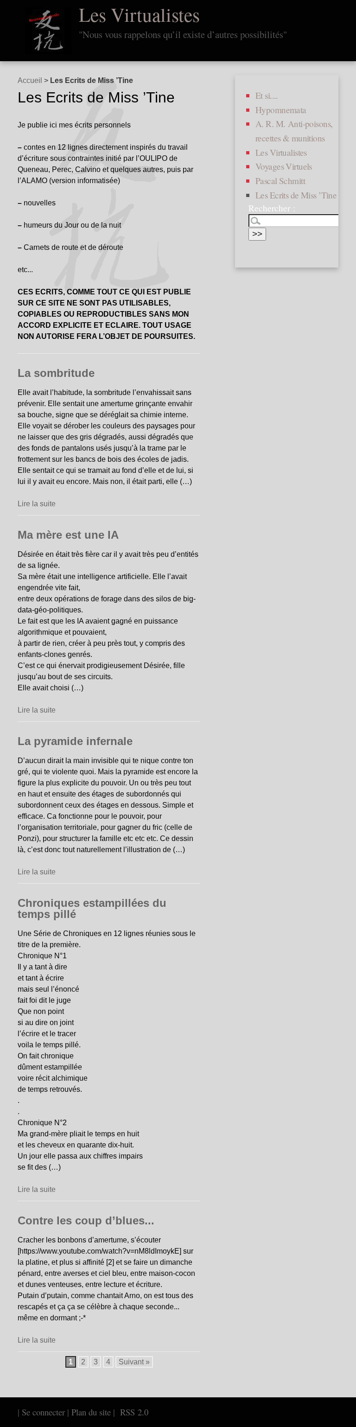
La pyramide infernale (75, 741)
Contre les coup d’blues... (86, 1220)
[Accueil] (48, 30)
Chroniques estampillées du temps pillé (92, 908)
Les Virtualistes (139, 14)
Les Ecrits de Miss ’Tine (296, 195)
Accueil (30, 80)
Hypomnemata (280, 109)
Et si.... (266, 95)
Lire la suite (37, 504)
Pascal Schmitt (280, 180)
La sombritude (56, 373)
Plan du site (91, 1412)
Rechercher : (271, 208)
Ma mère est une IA (68, 535)
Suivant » (134, 1362)
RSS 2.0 (132, 1412)
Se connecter (43, 1412)
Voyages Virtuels (283, 166)
